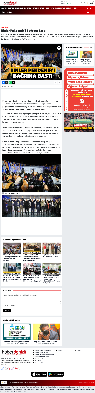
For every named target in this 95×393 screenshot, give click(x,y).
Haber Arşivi (39, 363)
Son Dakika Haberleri (41, 361)
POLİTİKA (27, 8)
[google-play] (56, 374)
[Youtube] (16, 368)
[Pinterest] (9, 368)
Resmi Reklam (7, 12)
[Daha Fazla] (13, 82)
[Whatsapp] (19, 368)
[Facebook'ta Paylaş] (3, 82)
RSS (5, 382)
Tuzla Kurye (16, 387)
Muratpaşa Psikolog (51, 387)
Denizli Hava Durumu (41, 352)
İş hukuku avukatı (5, 387)
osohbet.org (44, 389)
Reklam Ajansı (39, 387)
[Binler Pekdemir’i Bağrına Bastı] (31, 62)
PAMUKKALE (60, 8)
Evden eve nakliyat (75, 387)
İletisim (60, 350)
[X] (6, 368)
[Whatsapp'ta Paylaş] (10, 82)
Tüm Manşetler (39, 359)
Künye (79, 350)
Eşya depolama (64, 387)
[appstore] (39, 374)
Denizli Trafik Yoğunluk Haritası (44, 354)
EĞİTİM (11, 8)
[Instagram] (12, 368)
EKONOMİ (19, 8)
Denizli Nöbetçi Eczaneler (43, 350)
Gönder (7, 310)
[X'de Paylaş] (6, 82)
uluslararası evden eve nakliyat (21, 389)
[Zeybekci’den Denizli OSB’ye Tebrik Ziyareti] (51, 248)
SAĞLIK (36, 8)
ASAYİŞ (4, 8)
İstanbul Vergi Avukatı (27, 387)
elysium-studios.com (81, 389)
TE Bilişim (91, 382)
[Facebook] (2, 368)
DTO (52, 8)
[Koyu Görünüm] (90, 8)
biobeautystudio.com (66, 389)
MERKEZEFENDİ (72, 8)
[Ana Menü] (88, 12)
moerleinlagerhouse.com (17, 392)
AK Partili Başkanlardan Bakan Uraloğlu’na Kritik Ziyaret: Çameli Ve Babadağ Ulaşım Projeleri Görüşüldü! (51, 279)
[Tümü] (60, 320)
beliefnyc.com (54, 389)
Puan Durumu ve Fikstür (42, 356)
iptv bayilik (36, 389)
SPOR (42, 8)
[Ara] (88, 8)
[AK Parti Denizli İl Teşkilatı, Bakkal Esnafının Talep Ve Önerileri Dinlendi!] (12, 248)
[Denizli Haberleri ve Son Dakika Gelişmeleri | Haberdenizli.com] (9, 2)
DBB (47, 8)
